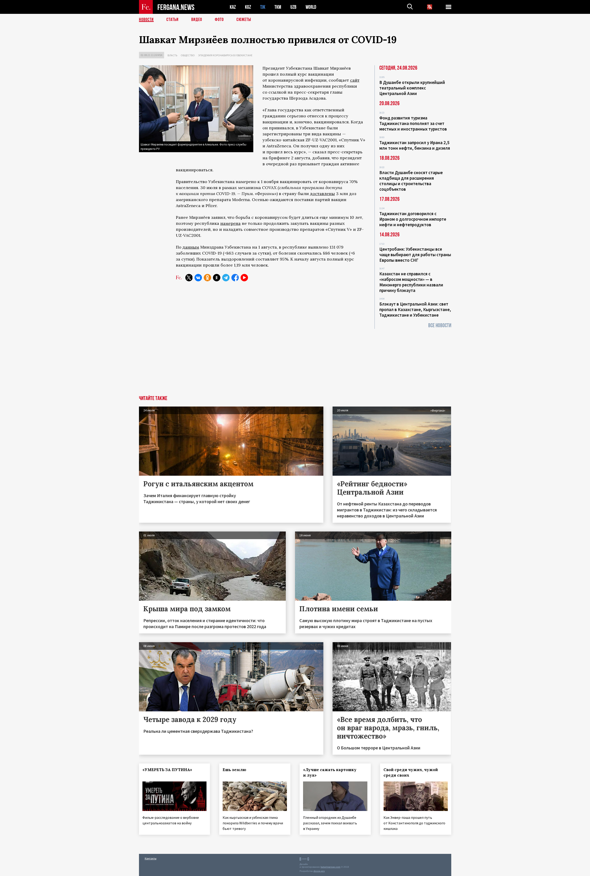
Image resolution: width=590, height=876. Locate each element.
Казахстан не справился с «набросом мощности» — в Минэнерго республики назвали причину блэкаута (411, 282)
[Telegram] (226, 277)
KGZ (248, 7)
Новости (146, 19)
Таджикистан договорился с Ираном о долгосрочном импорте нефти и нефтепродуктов (412, 219)
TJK (262, 7)
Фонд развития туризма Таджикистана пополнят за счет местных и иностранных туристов (413, 123)
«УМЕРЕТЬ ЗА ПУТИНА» (167, 769)
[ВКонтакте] (198, 277)
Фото (219, 19)
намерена (230, 223)
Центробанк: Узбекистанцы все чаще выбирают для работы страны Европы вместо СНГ (415, 254)
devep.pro (319, 871)
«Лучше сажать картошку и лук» (330, 772)
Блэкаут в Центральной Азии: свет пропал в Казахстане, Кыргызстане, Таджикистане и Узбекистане (415, 309)
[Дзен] (216, 277)
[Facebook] (235, 277)
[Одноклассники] (207, 277)
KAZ (233, 7)
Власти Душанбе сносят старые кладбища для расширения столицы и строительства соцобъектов (411, 181)
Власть (172, 55)
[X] (189, 277)
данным (191, 247)
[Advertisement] (295, 361)
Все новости (439, 325)
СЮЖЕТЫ (243, 19)
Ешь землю (234, 769)
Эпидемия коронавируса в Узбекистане (225, 55)
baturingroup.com (330, 867)
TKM (277, 7)
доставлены (322, 193)
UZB (293, 7)
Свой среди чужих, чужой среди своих (411, 772)
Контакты (150, 858)
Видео (196, 19)
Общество (188, 55)
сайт (355, 80)
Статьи (172, 19)
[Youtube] (244, 277)
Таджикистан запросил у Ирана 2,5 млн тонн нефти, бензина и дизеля (414, 145)
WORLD (311, 7)
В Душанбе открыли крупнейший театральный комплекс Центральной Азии (412, 88)
